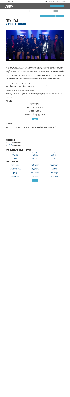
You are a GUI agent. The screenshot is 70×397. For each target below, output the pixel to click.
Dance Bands (34, 157)
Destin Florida (15, 172)
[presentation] (34, 135)
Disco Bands (34, 152)
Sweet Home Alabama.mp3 (11, 147)
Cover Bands (34, 158)
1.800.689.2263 (10, 1)
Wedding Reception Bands (16, 24)
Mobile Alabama (35, 165)
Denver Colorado (54, 169)
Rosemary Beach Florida (54, 173)
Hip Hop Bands (15, 154)
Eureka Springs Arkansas (15, 168)
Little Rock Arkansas (54, 166)
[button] (22, 136)
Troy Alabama (34, 166)
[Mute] (17, 142)
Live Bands (54, 158)
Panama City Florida (35, 172)
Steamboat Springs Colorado (15, 169)
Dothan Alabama (54, 165)
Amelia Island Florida (15, 176)
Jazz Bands (54, 154)
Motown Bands (35, 155)
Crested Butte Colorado (34, 169)
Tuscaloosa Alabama (54, 164)
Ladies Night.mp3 (9, 144)
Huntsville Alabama (15, 165)
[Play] (6, 142)
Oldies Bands (15, 157)
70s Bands (15, 152)
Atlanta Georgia (35, 176)
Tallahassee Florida (15, 173)
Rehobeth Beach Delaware (54, 171)
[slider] (19, 142)
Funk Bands (15, 158)
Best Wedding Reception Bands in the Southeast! (55, 1)
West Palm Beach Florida (34, 175)
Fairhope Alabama (15, 166)
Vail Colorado (54, 168)
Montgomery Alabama (15, 164)
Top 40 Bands (34, 154)
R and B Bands (54, 155)
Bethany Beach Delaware (34, 171)
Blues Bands (15, 155)
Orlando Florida (15, 175)
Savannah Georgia (54, 176)
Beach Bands (54, 152)
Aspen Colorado (35, 168)
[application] (13, 142)
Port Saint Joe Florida (54, 175)
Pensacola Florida (54, 172)
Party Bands (54, 157)
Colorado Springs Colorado (15, 171)
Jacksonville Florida (34, 173)
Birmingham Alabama (35, 164)
